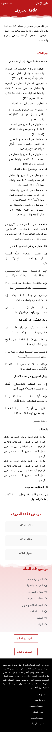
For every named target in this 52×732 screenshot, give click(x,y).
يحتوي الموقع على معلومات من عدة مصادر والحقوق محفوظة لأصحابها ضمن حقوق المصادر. (26, 684)
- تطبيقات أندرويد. (38, 718)
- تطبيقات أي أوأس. (37, 723)
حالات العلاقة (26, 525)
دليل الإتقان (41, 3)
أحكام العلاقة (26, 539)
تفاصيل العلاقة (26, 553)
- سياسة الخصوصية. (37, 706)
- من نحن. (41, 694)
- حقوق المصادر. (38, 712)
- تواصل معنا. (39, 700)
